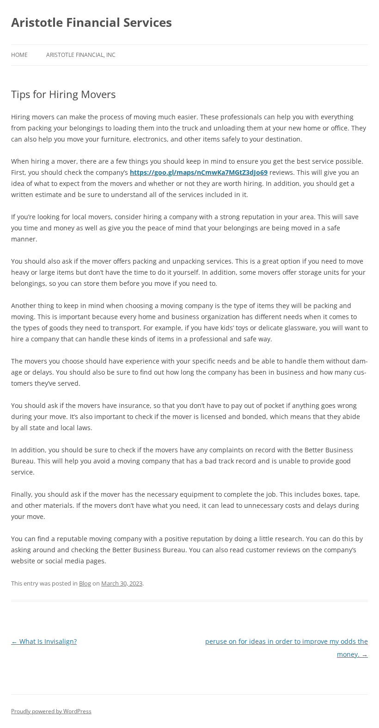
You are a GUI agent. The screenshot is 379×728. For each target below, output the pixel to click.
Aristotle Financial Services (91, 22)
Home (19, 55)
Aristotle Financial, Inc (81, 55)
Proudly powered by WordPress (51, 711)
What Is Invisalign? (44, 641)
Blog (85, 583)
